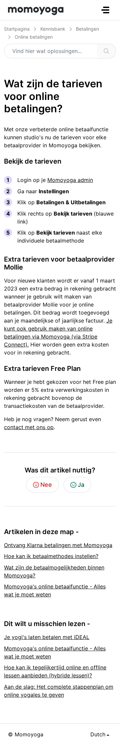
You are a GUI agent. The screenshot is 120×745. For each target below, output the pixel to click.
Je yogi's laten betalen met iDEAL (46, 637)
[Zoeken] (106, 51)
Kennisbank (52, 29)
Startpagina (17, 29)
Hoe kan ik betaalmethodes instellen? (51, 556)
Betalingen (87, 29)
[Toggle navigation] (105, 10)
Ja (81, 484)
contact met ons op (29, 427)
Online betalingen (34, 37)
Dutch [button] (97, 734)
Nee (46, 484)
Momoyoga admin (70, 180)
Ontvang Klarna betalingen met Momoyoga (58, 545)
